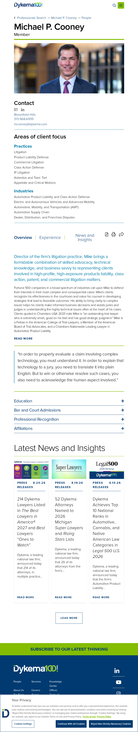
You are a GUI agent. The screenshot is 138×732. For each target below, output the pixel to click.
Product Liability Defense (31, 157)
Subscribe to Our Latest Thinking (69, 649)
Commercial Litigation (29, 162)
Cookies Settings (23, 724)
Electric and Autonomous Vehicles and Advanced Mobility (54, 202)
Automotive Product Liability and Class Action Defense (52, 197)
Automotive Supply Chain (31, 212)
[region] (69, 713)
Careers (35, 690)
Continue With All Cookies (71, 724)
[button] (69, 400)
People (86, 18)
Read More (23, 338)
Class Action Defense (29, 167)
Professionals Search (31, 18)
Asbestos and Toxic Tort (30, 178)
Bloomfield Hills (25, 114)
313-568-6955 (24, 119)
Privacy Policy (104, 716)
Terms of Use (89, 716)
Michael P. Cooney (64, 18)
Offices (53, 690)
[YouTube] (119, 682)
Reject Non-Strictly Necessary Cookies (111, 724)
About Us (18, 690)
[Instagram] (119, 693)
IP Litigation (22, 172)
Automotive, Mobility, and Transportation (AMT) (46, 207)
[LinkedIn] (119, 670)
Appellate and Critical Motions (35, 183)
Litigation (20, 152)
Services (36, 681)
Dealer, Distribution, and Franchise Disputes (44, 217)
